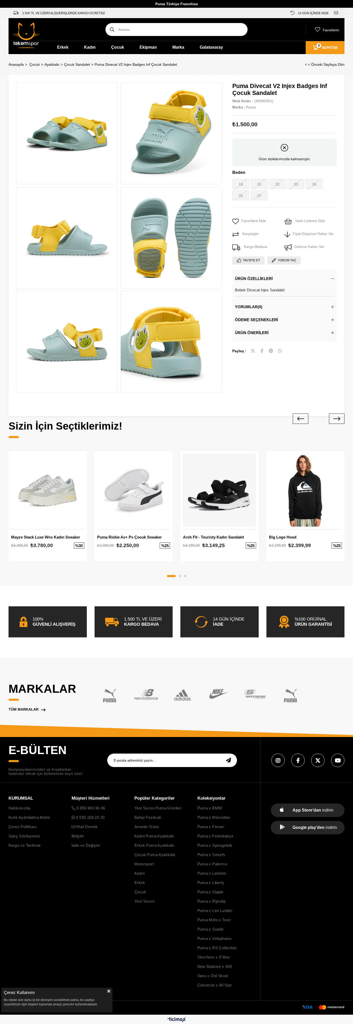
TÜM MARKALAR (24, 709)
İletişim (78, 836)
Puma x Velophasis (214, 938)
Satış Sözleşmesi (24, 836)
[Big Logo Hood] (305, 490)
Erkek (62, 47)
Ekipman (148, 47)
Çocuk (117, 47)
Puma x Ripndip (211, 901)
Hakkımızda (19, 808)
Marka (178, 47)
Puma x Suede (210, 929)
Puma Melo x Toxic (214, 920)
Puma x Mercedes (213, 817)
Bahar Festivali (147, 817)
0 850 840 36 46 (90, 808)
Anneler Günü (146, 826)
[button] (171, 576)
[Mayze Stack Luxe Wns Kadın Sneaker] (47, 490)
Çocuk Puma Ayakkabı (154, 854)
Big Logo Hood (282, 537)
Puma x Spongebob (214, 845)
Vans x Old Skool (212, 976)
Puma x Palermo (212, 864)
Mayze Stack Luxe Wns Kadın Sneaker (45, 537)
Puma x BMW (209, 808)
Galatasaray (211, 47)
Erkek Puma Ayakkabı (154, 845)
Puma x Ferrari (210, 826)
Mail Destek (86, 826)
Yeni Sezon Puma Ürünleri (157, 808)
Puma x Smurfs (211, 854)
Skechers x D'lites (213, 957)
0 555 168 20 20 (89, 817)
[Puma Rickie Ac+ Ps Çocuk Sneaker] (133, 490)
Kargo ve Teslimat (25, 845)
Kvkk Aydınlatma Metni (29, 817)
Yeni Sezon (144, 901)
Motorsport (144, 864)
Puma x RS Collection (217, 948)
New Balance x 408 (214, 966)
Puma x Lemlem (212, 873)
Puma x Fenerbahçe (215, 836)
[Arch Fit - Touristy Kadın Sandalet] (219, 490)
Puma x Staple (210, 892)
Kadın (90, 47)
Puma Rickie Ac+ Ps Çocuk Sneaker (129, 537)
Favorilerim (331, 30)
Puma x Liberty (211, 882)
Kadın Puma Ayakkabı (154, 836)
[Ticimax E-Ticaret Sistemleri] (176, 1020)
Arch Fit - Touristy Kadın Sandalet (213, 537)
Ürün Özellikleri (254, 278)
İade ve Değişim (86, 845)
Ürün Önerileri (251, 332)
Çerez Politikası (23, 826)
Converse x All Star (214, 985)
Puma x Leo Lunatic (215, 910)
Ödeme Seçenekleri (256, 320)
